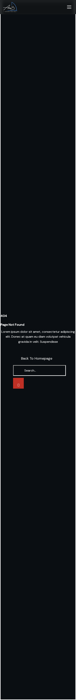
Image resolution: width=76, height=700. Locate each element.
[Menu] (69, 7)
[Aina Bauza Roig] (10, 7)
